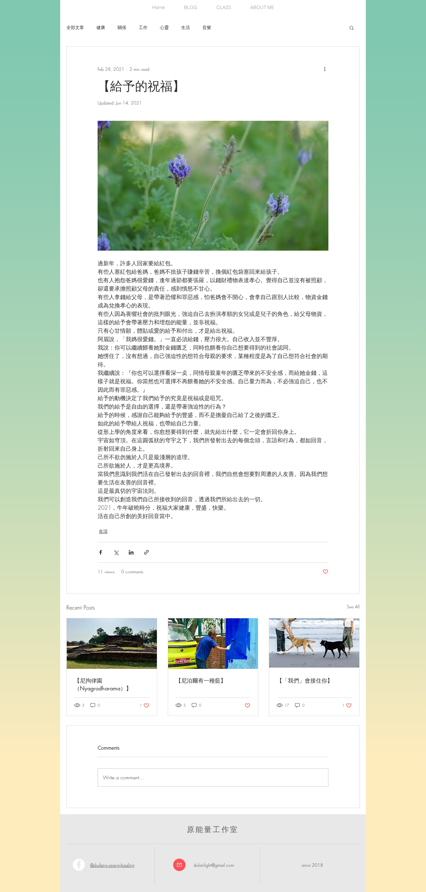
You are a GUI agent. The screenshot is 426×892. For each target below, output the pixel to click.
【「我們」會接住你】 (305, 680)
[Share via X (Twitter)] (116, 552)
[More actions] (324, 69)
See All (353, 607)
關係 (122, 27)
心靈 (164, 27)
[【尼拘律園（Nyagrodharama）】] (112, 643)
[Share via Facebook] (101, 552)
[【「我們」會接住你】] (314, 643)
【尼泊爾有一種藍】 (201, 680)
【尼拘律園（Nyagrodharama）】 (103, 684)
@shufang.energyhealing (112, 865)
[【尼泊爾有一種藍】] (213, 643)
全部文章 (75, 27)
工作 (143, 27)
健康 (100, 27)
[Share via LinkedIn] (131, 552)
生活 (185, 27)
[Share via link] (146, 552)
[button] (352, 27)
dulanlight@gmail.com (214, 865)
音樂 (206, 27)
